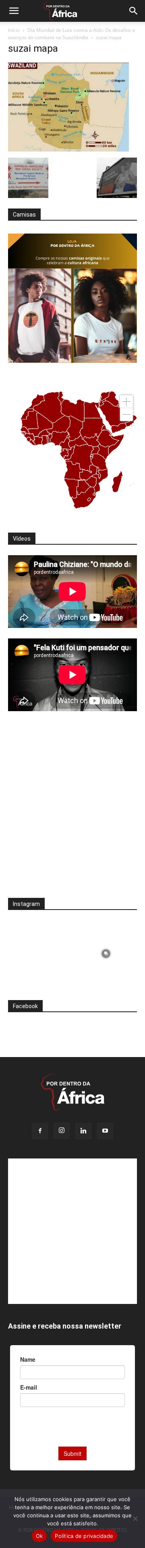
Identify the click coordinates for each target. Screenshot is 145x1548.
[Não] (135, 1518)
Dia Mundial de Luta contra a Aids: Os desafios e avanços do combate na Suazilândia (71, 34)
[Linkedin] (83, 1131)
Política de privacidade (84, 1536)
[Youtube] (105, 1131)
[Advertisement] (72, 809)
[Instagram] (62, 1131)
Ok (39, 1536)
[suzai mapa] (68, 149)
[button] (14, 11)
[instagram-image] (39, 951)
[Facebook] (40, 1131)
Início (14, 30)
